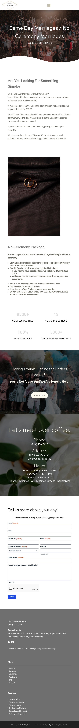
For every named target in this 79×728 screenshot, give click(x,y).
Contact (12, 683)
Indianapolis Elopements (17, 714)
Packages (12, 671)
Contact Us (39, 395)
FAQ (10, 680)
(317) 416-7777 (39, 444)
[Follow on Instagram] (12, 642)
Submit (12, 597)
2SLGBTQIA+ (13, 674)
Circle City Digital (58, 725)
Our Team (12, 668)
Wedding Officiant (15, 699)
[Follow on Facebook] (9, 642)
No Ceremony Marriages (17, 708)
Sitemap (68, 725)
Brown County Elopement (18, 711)
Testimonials (13, 677)
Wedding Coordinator (16, 702)
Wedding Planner (15, 705)
